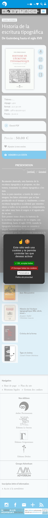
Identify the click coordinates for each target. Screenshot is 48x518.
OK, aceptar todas (25, 263)
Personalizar (24, 273)
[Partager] (30, 11)
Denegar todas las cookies (25, 268)
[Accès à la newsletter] (26, 11)
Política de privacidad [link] (24, 277)
